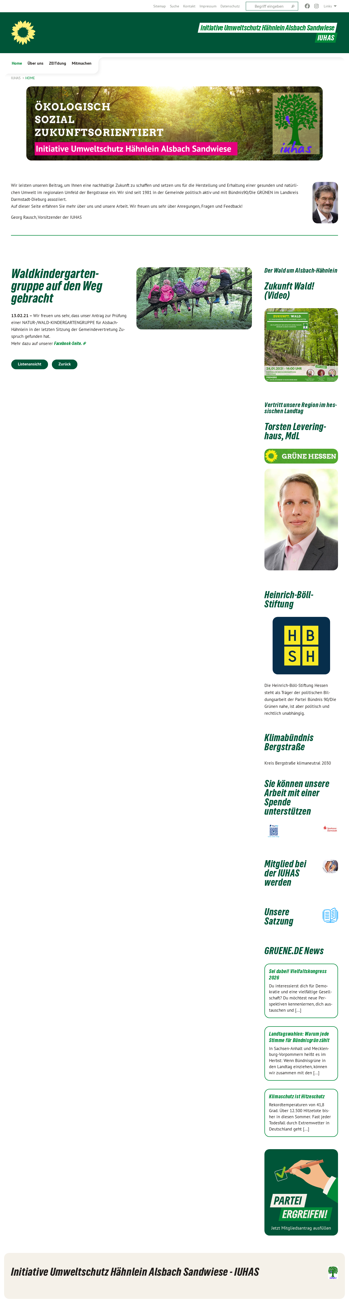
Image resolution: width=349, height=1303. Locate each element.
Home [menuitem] (17, 63)
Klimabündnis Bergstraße (288, 742)
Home (30, 78)
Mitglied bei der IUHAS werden (285, 873)
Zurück (65, 364)
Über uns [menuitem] (35, 63)
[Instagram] (316, 6)
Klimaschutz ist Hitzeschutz (297, 1096)
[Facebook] (307, 6)
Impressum (208, 6)
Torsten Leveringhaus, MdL (295, 431)
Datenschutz (230, 6)
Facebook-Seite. (68, 343)
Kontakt (189, 6)
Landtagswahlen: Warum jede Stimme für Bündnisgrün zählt (299, 1037)
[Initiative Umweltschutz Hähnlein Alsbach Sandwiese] (23, 32)
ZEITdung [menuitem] (57, 63)
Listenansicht (29, 364)
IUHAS (16, 78)
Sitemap (159, 6)
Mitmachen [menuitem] (81, 63)
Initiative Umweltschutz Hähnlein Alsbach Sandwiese (267, 28)
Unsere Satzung (279, 916)
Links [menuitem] (328, 6)
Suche (174, 6)
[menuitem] (159, 6)
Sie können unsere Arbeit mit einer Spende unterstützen (297, 797)
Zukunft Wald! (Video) (289, 291)
